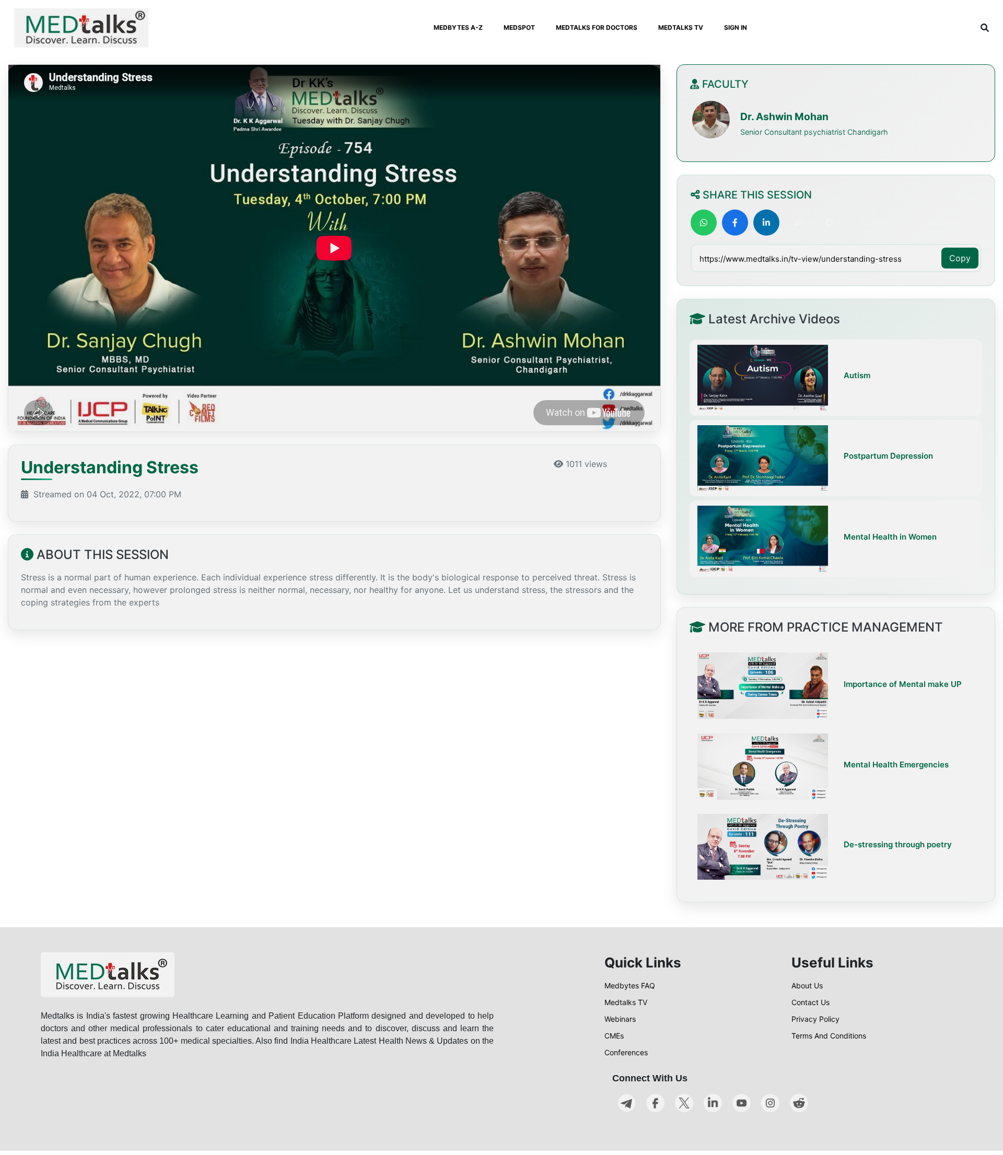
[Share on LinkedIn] (766, 222)
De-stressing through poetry (898, 844)
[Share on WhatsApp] (704, 222)
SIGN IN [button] (735, 27)
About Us (807, 985)
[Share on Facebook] (735, 222)
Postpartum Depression (888, 456)
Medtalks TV (625, 1002)
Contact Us (810, 1002)
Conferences (626, 1052)
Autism (857, 376)
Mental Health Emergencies (896, 764)
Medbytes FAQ (629, 985)
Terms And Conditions (828, 1035)
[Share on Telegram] (829, 222)
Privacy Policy (815, 1018)
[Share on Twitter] (798, 222)
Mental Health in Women (890, 537)
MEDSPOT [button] (519, 27)
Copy (960, 258)
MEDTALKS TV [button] (680, 27)
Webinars (620, 1018)
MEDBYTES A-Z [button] (458, 27)
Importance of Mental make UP (903, 684)
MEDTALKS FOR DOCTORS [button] (596, 27)
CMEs (614, 1035)
